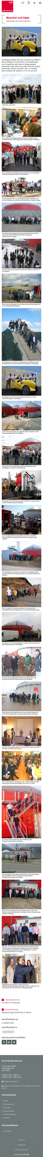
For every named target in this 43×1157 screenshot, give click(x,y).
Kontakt (25, 71)
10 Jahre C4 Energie (11, 1002)
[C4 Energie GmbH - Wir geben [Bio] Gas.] (7, 11)
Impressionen (8, 1032)
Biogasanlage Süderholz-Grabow (16, 1012)
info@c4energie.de (11, 1081)
